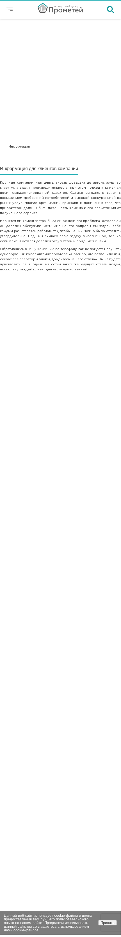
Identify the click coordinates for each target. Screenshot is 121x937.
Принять (108, 923)
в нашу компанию (39, 249)
